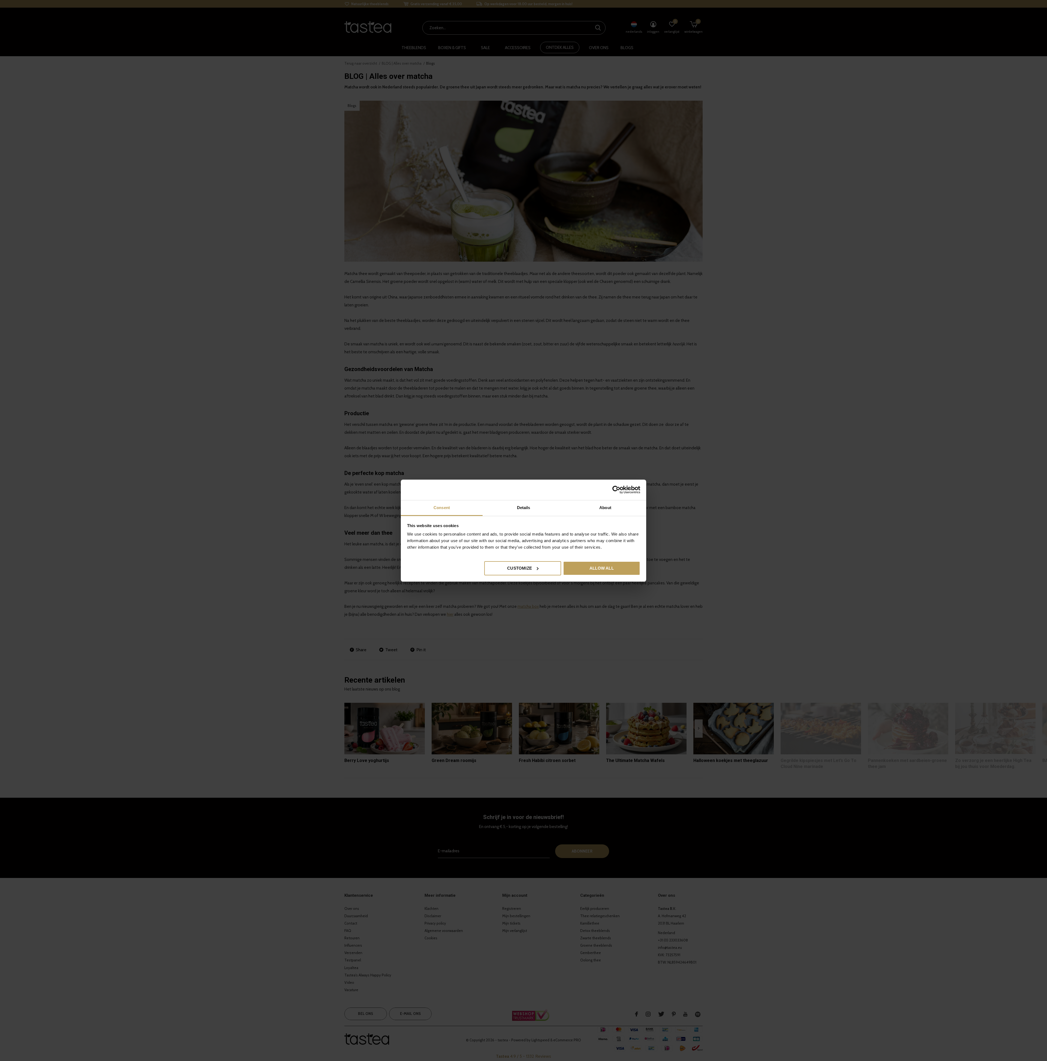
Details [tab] (523, 507)
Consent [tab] (442, 507)
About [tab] (605, 507)
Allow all (601, 568)
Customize (519, 568)
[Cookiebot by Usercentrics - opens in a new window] (616, 490)
